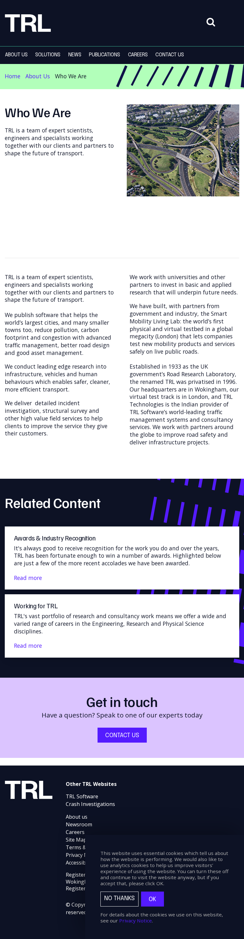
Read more (28, 578)
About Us (37, 76)
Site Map (76, 839)
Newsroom (79, 824)
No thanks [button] (119, 898)
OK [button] (152, 899)
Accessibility (80, 862)
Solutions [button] (47, 55)
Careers (75, 832)
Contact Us (169, 55)
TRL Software (82, 796)
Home (12, 76)
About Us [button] (16, 55)
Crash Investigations (90, 804)
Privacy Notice (82, 854)
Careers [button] (138, 55)
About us (76, 816)
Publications (104, 55)
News (74, 55)
